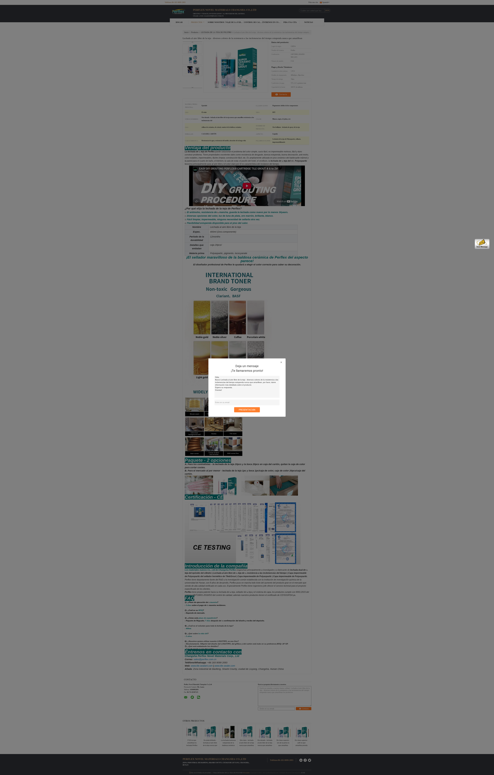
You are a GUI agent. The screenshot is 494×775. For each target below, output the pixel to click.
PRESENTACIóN (247, 409)
